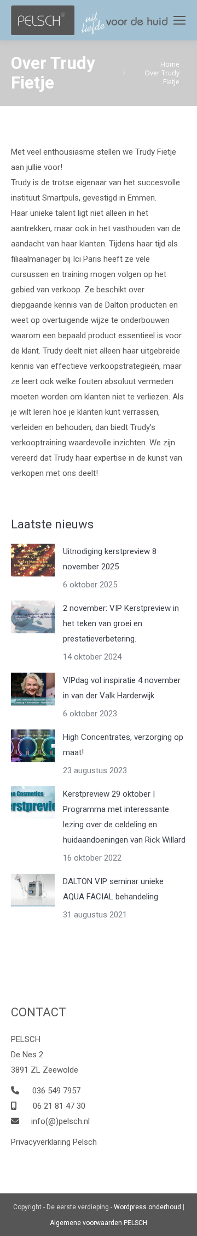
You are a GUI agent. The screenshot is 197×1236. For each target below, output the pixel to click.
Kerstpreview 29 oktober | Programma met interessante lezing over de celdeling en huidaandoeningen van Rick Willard (124, 817)
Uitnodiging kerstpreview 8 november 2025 (110, 559)
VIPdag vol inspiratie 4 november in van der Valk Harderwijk (122, 688)
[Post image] (33, 560)
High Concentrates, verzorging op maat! (123, 744)
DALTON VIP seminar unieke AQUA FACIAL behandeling (113, 889)
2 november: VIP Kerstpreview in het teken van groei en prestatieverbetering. (121, 623)
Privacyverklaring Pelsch (54, 1142)
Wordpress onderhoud (147, 1207)
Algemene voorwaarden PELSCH (98, 1223)
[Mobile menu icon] (179, 20)
